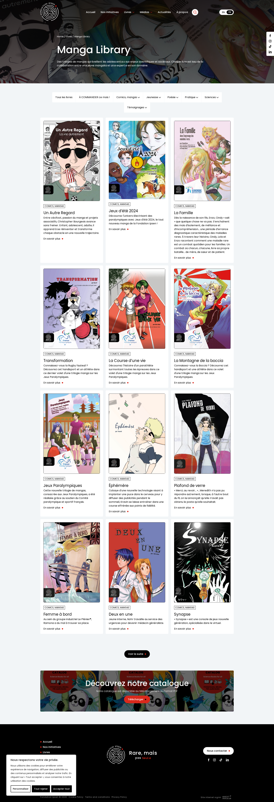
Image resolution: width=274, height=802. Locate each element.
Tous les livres (63, 97)
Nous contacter (217, 751)
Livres (127, 12)
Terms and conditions (97, 797)
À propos (182, 12)
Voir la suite (135, 654)
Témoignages (136, 107)
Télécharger (135, 699)
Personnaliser (21, 788)
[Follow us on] (270, 35)
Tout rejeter (41, 788)
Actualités (164, 12)
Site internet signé (211, 797)
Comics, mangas (127, 97)
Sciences (210, 97)
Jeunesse (152, 97)
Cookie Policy (76, 797)
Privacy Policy (119, 797)
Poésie (171, 97)
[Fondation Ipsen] (49, 12)
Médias (144, 12)
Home (60, 36)
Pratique (190, 97)
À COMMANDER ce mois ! (94, 97)
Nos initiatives (110, 12)
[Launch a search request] (195, 12)
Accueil (90, 12)
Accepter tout (61, 788)
